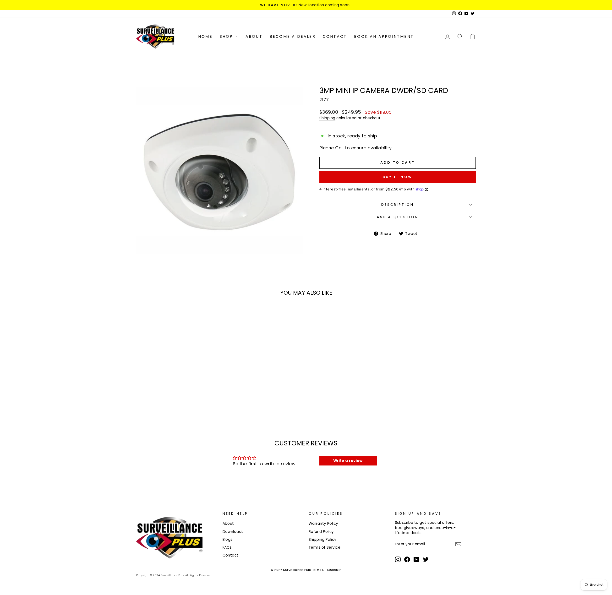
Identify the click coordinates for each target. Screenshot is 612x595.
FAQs (227, 547)
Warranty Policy (323, 523)
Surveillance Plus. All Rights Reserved (186, 575)
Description (397, 204)
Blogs (228, 539)
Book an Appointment (384, 36)
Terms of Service (324, 547)
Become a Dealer (293, 36)
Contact (335, 36)
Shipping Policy (323, 539)
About (254, 36)
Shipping (327, 117)
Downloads (233, 531)
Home (205, 36)
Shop (227, 36)
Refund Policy (321, 531)
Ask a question (397, 217)
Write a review (348, 460)
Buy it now (397, 176)
